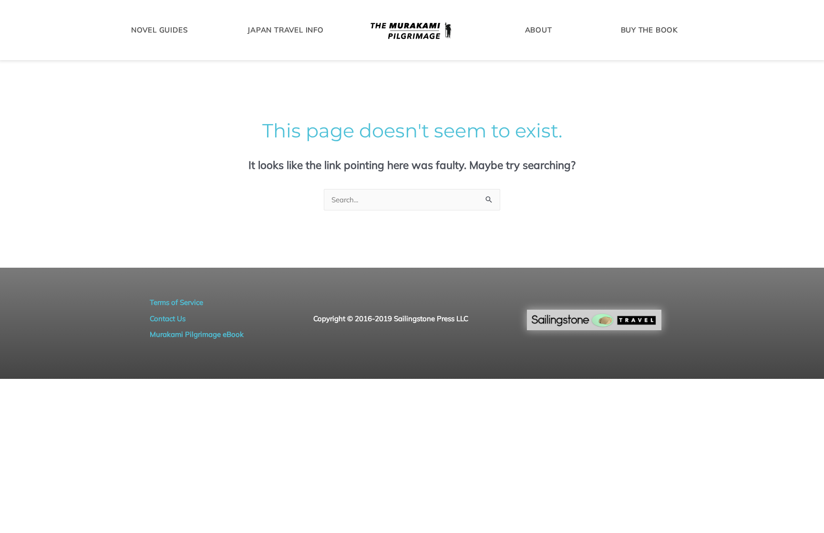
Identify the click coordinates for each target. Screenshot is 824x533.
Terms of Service (176, 302)
